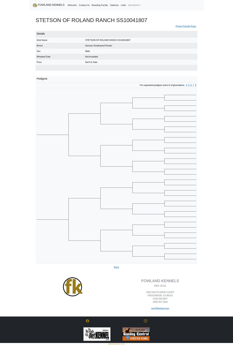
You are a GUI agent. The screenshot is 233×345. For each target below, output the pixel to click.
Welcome (72, 5)
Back (116, 267)
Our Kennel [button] (133, 5)
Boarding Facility (100, 5)
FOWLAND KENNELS (50, 4)
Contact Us (84, 5)
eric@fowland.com (160, 308)
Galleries (114, 5)
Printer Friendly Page (186, 26)
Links (123, 5)
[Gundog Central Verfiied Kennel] (136, 334)
